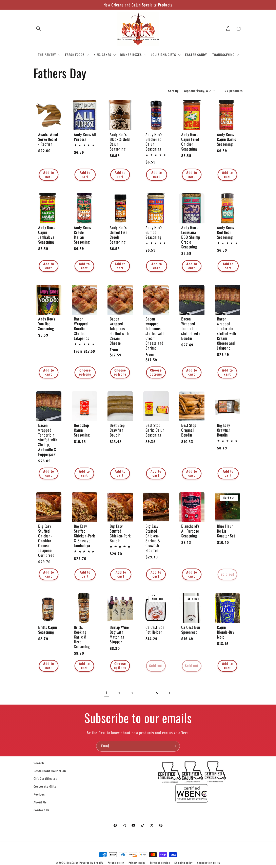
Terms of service (160, 863)
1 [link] (106, 692)
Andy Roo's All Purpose (85, 137)
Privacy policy (137, 863)
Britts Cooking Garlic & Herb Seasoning (82, 637)
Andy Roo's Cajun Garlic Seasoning (226, 139)
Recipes (39, 794)
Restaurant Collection (50, 771)
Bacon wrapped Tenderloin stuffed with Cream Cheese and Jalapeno (226, 333)
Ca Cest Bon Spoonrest (190, 629)
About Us (40, 802)
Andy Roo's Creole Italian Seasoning (82, 234)
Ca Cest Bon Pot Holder (154, 629)
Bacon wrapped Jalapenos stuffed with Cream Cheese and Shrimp (155, 333)
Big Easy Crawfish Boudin (224, 430)
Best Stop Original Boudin (188, 430)
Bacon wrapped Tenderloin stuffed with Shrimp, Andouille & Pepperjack (47, 440)
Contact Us (42, 810)
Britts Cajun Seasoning (47, 629)
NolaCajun (72, 863)
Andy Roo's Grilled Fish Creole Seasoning (118, 234)
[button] (39, 28)
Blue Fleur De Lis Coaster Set (226, 531)
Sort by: (173, 90)
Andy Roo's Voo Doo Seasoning (46, 323)
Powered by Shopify (91, 863)
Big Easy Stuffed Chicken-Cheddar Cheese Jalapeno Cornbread (46, 541)
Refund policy (116, 863)
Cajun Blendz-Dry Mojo (225, 632)
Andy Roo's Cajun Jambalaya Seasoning (46, 234)
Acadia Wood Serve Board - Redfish (48, 139)
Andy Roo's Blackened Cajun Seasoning (153, 141)
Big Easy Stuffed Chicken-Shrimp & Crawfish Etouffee (152, 538)
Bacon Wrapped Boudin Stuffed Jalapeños (81, 328)
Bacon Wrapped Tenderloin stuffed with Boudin (190, 328)
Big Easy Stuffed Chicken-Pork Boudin (120, 533)
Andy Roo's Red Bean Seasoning (225, 232)
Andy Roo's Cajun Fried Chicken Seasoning (190, 141)
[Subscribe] (174, 746)
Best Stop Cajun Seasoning (82, 430)
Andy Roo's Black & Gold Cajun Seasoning (120, 141)
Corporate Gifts (45, 786)
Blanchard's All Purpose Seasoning (190, 531)
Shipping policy (183, 863)
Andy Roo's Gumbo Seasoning (153, 232)
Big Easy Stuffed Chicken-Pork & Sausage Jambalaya (84, 536)
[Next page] (169, 693)
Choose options (85, 372)
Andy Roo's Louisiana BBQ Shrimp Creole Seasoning (190, 237)
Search (39, 763)
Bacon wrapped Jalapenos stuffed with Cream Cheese (119, 331)
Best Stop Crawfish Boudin (117, 430)
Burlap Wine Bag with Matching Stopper (119, 634)
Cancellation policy (208, 863)
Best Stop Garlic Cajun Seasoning (155, 430)
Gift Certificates (45, 778)
